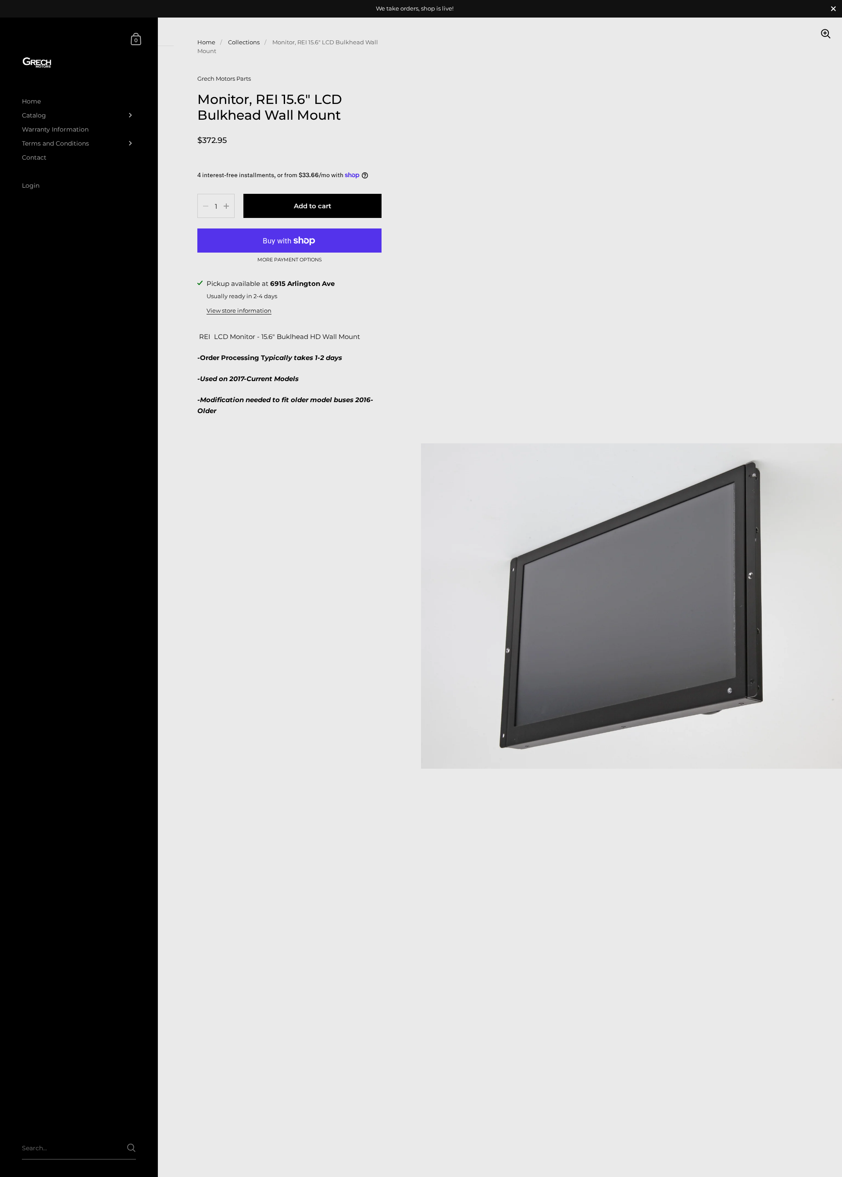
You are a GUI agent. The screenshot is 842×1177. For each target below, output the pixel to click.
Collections (244, 42)
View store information (239, 310)
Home (206, 42)
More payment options (289, 260)
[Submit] (131, 1147)
